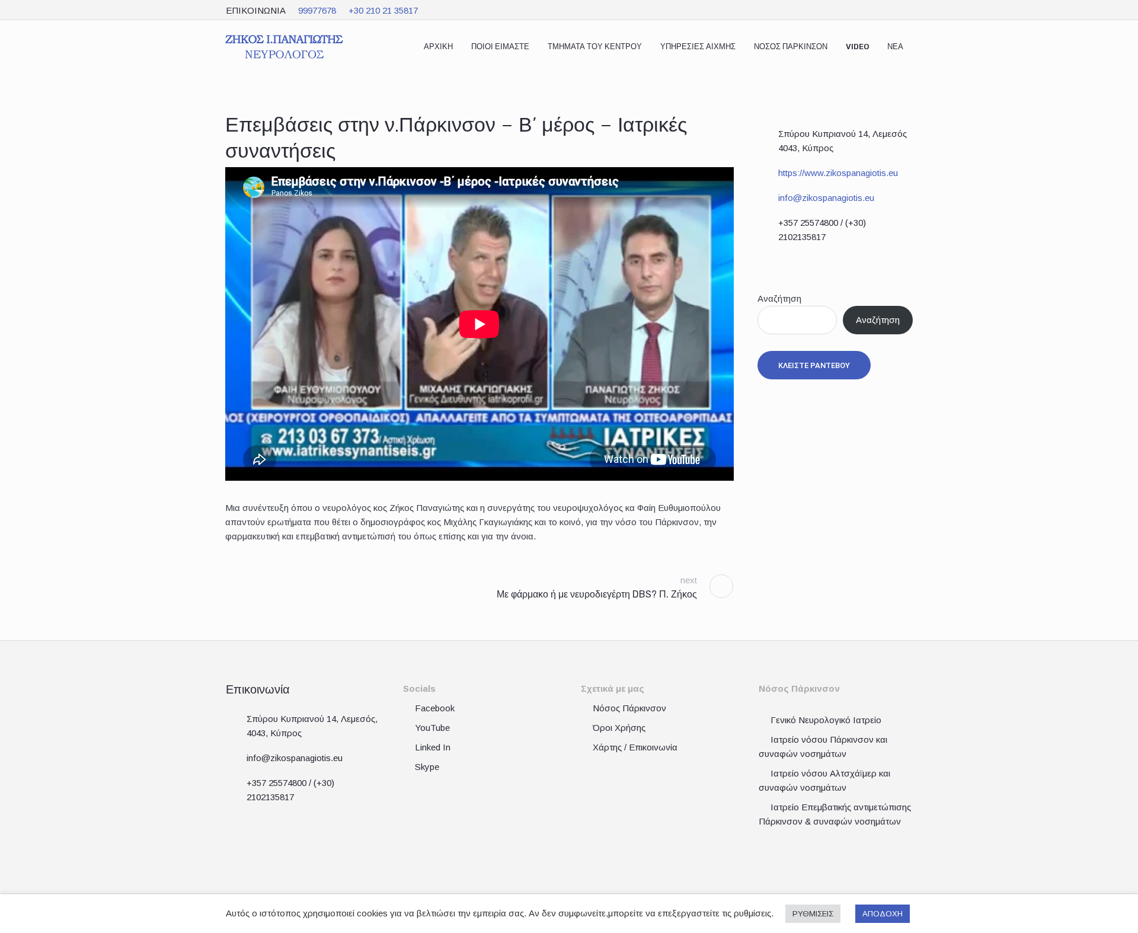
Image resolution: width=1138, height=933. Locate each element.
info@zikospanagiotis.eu (826, 198)
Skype (427, 767)
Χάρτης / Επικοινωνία (635, 747)
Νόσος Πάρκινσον (629, 708)
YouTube (432, 728)
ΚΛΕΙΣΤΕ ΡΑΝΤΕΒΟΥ (814, 365)
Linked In (432, 747)
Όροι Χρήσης (619, 728)
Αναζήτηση (779, 298)
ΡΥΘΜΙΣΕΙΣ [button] (812, 913)
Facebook (435, 708)
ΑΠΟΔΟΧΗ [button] (882, 913)
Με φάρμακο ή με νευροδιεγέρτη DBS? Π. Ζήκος (597, 594)
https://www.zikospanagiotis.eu (838, 173)
